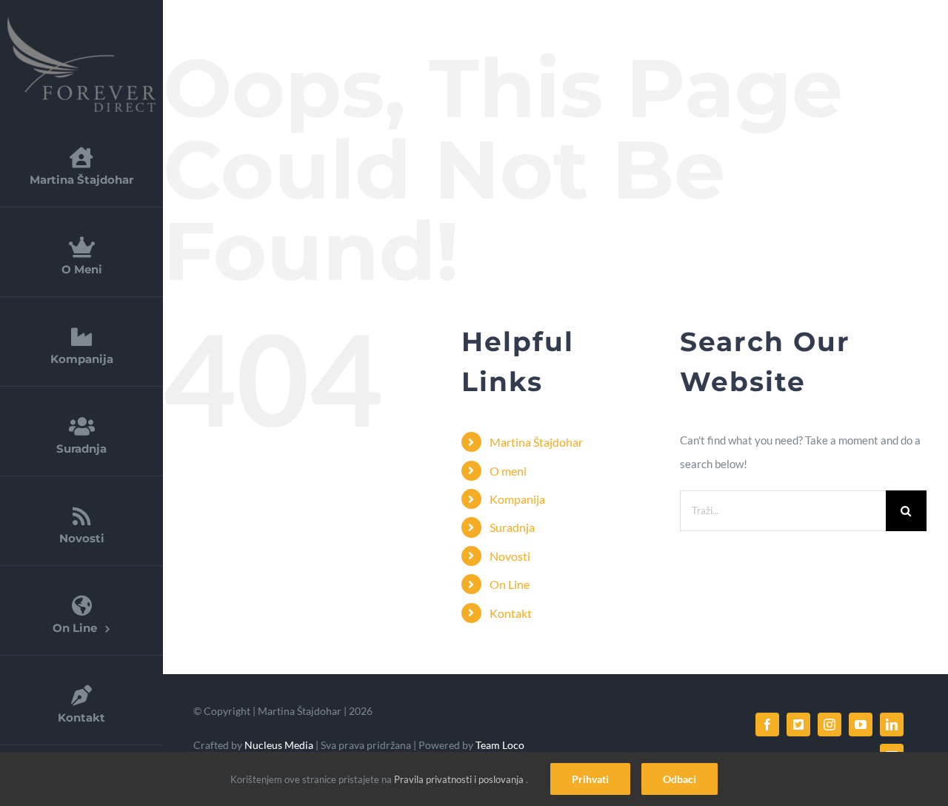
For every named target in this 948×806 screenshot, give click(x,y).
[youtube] (860, 724)
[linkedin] (892, 724)
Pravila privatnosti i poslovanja (460, 779)
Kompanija (517, 499)
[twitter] (798, 724)
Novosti (510, 556)
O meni (508, 471)
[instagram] (829, 724)
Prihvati (590, 779)
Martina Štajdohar (536, 442)
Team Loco (499, 745)
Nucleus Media (277, 745)
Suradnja (512, 527)
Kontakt (511, 613)
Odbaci (679, 779)
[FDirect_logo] (81, 21)
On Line (510, 584)
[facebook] (767, 724)
